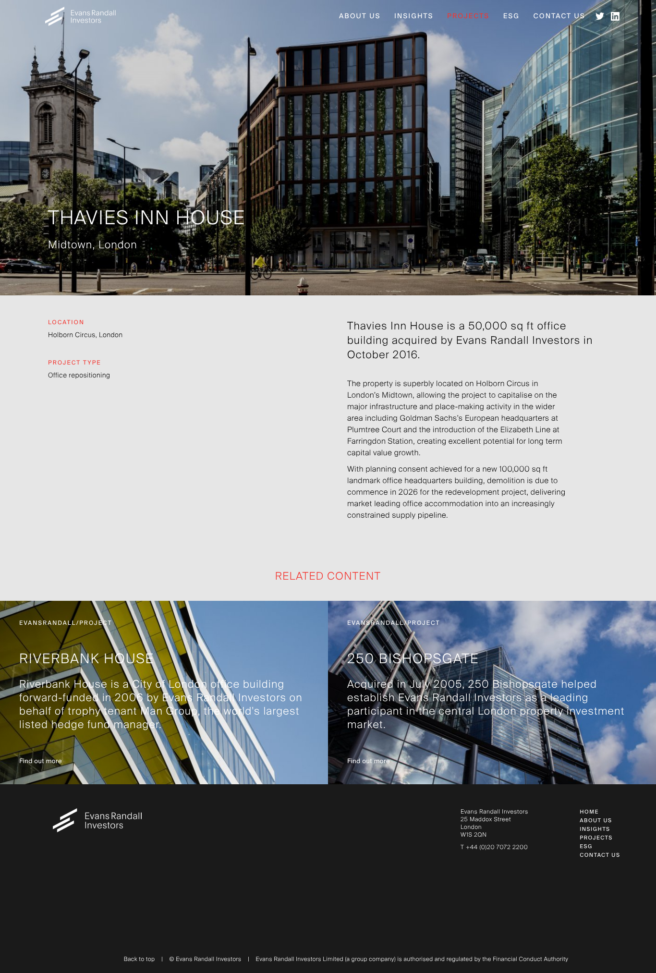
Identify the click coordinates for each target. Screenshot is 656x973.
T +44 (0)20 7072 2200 (494, 848)
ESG (586, 847)
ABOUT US (596, 821)
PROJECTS (596, 838)
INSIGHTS (595, 829)
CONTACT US (600, 855)
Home (589, 812)
